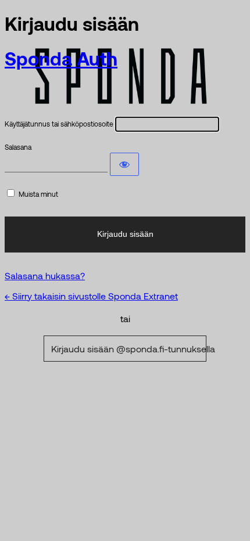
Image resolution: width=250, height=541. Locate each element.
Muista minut (38, 194)
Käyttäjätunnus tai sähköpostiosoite (59, 124)
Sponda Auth (61, 58)
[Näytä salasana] (124, 164)
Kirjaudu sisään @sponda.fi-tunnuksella (128, 348)
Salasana (18, 147)
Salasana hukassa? (45, 275)
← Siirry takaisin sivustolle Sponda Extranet (91, 295)
